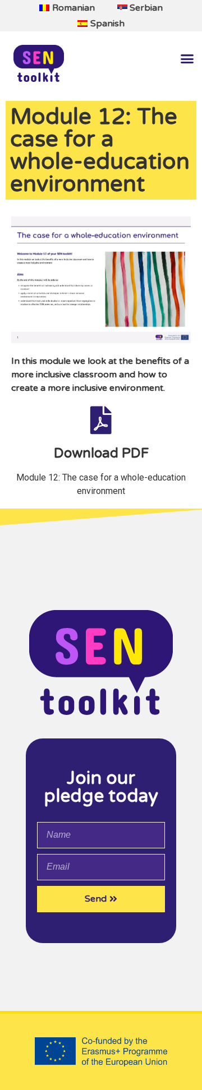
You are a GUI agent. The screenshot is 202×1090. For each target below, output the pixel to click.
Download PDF (101, 453)
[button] (187, 59)
